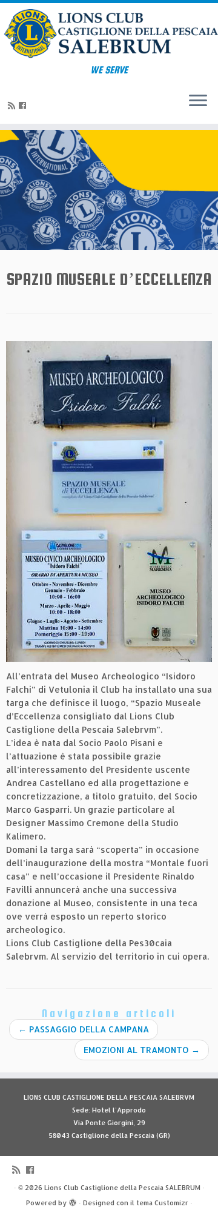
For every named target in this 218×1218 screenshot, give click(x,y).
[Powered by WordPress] (72, 1200)
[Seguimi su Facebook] (24, 105)
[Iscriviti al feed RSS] (13, 105)
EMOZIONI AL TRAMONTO (142, 1050)
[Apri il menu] (198, 102)
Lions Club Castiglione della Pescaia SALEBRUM (122, 1187)
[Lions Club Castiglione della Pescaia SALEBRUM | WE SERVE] (109, 33)
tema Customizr (162, 1203)
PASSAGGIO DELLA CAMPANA (83, 1029)
